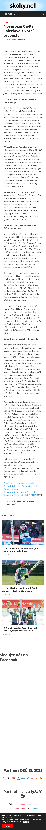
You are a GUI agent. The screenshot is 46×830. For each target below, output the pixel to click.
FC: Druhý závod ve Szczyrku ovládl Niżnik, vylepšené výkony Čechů (20, 629)
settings (26, 822)
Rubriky (11, 14)
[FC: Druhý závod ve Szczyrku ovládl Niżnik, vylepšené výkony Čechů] (23, 625)
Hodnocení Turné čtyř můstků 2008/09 (21, 495)
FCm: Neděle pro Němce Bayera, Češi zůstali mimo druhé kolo (20, 549)
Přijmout (7, 826)
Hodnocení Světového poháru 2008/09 (21, 492)
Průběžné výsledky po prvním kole (19, 483)
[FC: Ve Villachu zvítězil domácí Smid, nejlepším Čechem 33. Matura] (23, 585)
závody (6, 22)
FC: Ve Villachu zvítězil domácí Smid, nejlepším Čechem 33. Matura (20, 589)
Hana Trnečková (18, 40)
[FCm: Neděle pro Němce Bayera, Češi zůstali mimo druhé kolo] (23, 546)
